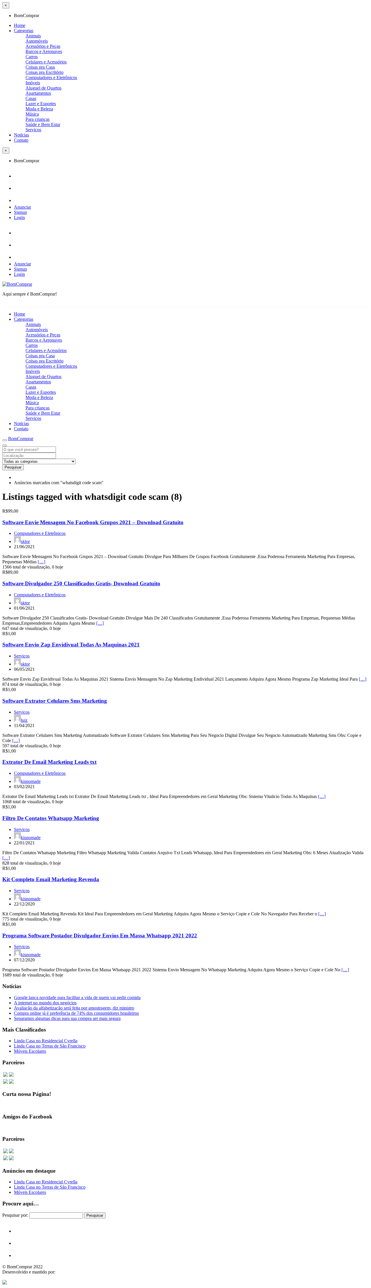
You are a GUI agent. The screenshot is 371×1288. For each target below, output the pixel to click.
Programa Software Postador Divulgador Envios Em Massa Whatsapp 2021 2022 (99, 935)
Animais (33, 35)
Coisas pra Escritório (44, 72)
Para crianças (38, 119)
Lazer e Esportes (41, 103)
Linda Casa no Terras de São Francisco (50, 1045)
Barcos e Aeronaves (44, 51)
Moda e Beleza (39, 108)
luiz (24, 720)
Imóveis (33, 82)
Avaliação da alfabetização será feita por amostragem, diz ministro (74, 1007)
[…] (41, 561)
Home (19, 25)
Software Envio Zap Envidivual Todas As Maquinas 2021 (71, 645)
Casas (31, 98)
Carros (32, 56)
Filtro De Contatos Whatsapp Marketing (50, 818)
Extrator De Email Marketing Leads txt (49, 762)
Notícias (21, 134)
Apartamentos (38, 93)
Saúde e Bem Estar (43, 124)
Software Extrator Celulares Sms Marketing (54, 701)
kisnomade (31, 781)
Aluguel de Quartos (43, 87)
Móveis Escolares (30, 1051)
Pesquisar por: (15, 1215)
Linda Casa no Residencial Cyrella (45, 1040)
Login (19, 217)
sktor (25, 541)
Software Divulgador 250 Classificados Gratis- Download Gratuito (81, 583)
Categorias (23, 30)
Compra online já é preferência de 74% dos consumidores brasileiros (76, 1013)
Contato (21, 140)
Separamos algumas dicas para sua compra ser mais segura (67, 1018)
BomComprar (20, 438)
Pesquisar (13, 467)
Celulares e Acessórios (46, 61)
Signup (20, 212)
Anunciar (22, 207)
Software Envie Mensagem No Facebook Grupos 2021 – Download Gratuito (92, 522)
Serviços (33, 129)
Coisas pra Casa (40, 67)
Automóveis (37, 41)
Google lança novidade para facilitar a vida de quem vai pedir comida (77, 997)
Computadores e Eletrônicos (51, 77)
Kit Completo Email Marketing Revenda (50, 879)
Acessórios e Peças (43, 46)
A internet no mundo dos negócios (45, 1002)
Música (32, 114)
